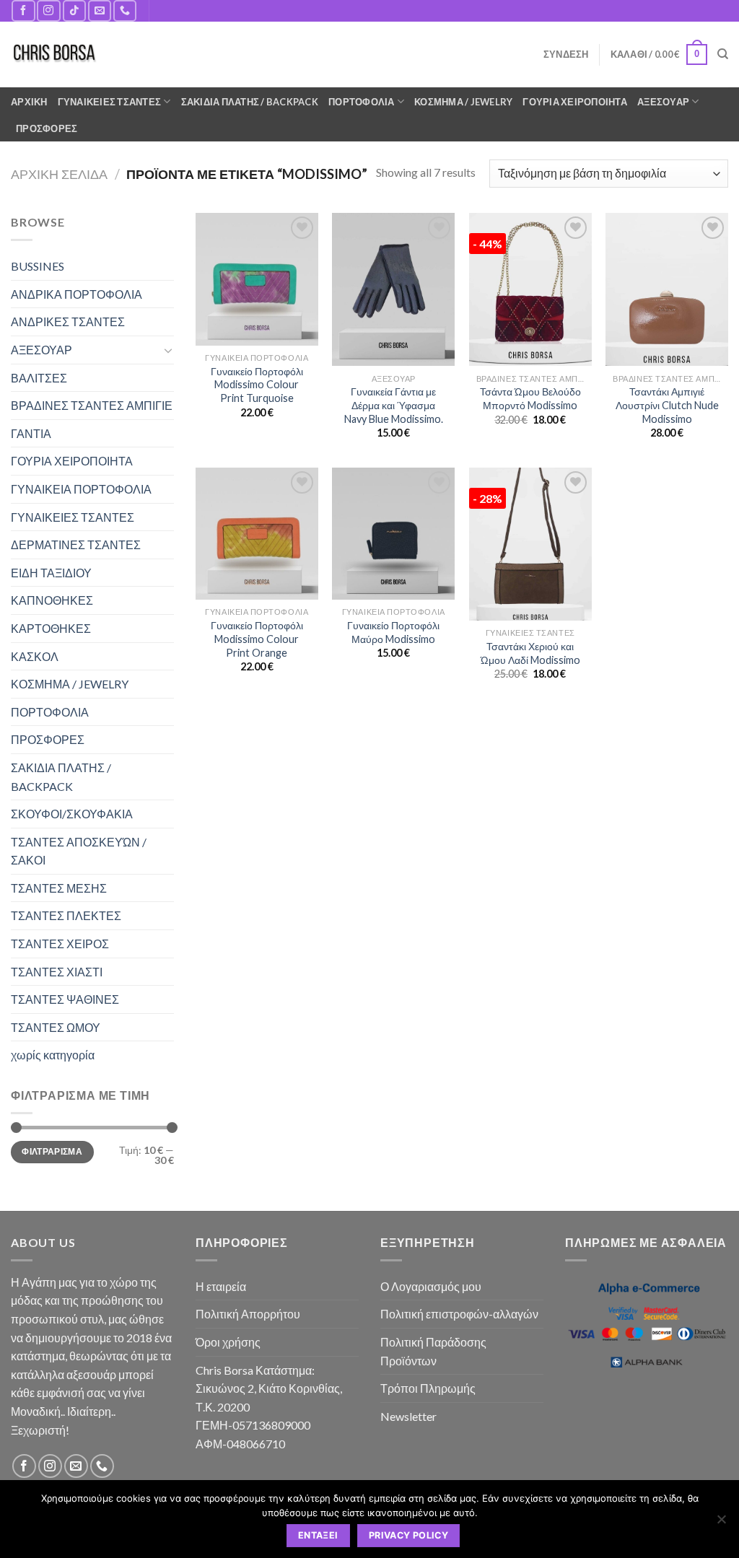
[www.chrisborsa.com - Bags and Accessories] (54, 54)
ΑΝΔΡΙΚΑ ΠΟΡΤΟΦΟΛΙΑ (76, 294)
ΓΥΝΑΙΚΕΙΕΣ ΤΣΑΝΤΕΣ (110, 102)
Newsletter (408, 1416)
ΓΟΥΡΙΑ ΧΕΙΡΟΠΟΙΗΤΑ (574, 102)
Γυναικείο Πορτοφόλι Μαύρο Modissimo (393, 632)
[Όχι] (721, 1523)
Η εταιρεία (221, 1286)
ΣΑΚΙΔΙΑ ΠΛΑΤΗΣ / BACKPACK (249, 102)
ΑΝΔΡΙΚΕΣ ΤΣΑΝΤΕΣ (68, 321)
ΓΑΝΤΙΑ (31, 433)
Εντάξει (318, 1535)
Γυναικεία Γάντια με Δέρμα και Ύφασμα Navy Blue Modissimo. (393, 404)
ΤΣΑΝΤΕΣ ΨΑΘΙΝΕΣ (65, 999)
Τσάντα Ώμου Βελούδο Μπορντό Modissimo (530, 398)
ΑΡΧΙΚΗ (29, 102)
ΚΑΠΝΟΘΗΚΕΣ (52, 600)
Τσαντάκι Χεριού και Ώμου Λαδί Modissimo (530, 653)
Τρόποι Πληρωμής (428, 1388)
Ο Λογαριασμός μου (430, 1286)
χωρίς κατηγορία (53, 1055)
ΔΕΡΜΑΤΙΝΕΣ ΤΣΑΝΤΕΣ (76, 544)
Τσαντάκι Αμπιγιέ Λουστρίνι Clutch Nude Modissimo (667, 404)
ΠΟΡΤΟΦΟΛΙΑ (361, 102)
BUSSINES (37, 266)
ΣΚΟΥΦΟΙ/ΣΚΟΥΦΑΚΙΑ (72, 813)
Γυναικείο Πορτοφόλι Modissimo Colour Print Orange (257, 638)
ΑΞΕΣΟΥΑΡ (663, 102)
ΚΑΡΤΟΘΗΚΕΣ (51, 628)
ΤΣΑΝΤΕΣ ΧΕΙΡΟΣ (60, 943)
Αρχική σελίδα (59, 174)
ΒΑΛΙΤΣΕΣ (39, 378)
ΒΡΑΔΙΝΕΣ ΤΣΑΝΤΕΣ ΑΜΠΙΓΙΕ (91, 405)
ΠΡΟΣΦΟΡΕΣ (46, 128)
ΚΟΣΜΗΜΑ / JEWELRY (463, 102)
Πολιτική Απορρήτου (248, 1314)
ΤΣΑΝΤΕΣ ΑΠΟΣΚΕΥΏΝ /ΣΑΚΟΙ (79, 851)
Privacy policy (408, 1535)
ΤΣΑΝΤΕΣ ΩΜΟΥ (55, 1027)
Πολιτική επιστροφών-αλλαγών (459, 1314)
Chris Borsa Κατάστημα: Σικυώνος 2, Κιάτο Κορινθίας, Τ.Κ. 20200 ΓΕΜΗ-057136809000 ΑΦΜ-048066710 (269, 1406)
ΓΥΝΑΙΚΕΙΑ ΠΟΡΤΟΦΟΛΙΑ (81, 489)
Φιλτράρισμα (52, 1151)
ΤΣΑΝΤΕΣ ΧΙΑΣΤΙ (56, 972)
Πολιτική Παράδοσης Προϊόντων (433, 1351)
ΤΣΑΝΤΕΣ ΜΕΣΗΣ (59, 888)
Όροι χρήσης (228, 1342)
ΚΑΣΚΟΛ (34, 656)
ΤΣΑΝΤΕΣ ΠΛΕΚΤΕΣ (66, 915)
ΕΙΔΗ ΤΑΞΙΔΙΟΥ (51, 572)
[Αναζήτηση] (722, 54)
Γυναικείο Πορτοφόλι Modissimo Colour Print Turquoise (257, 384)
